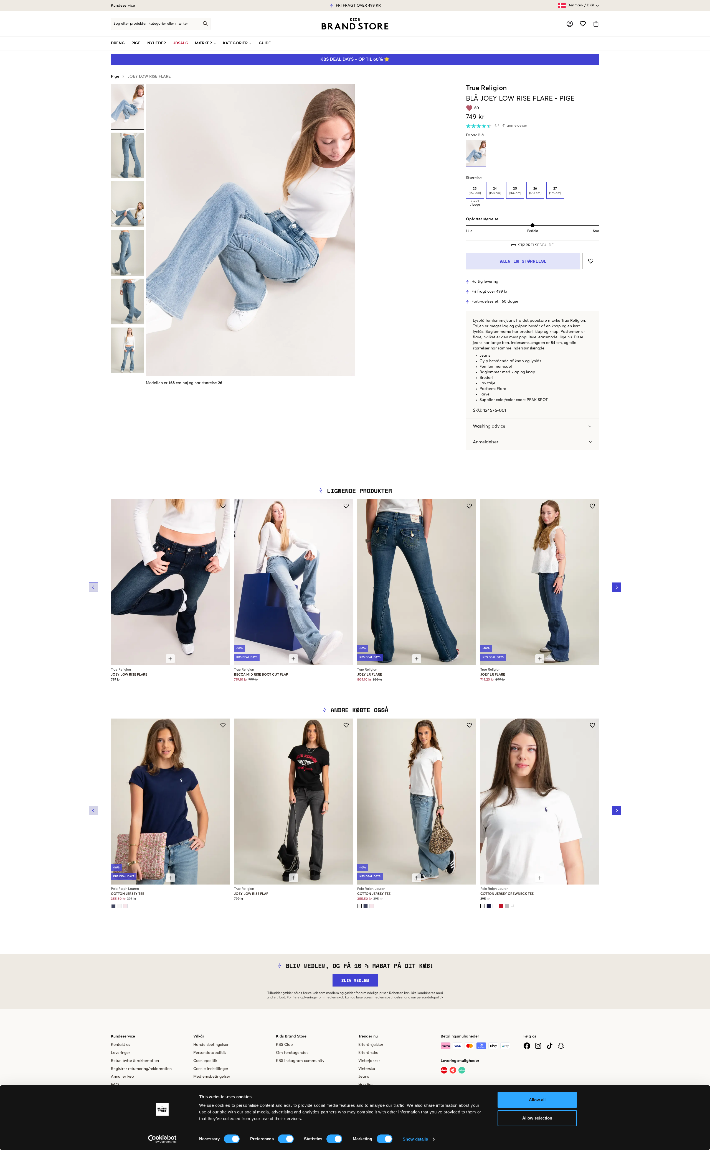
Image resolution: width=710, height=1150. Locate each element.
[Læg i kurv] (170, 658)
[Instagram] (538, 1045)
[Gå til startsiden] (355, 24)
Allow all (537, 1099)
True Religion (486, 88)
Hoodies (365, 1085)
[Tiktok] (549, 1045)
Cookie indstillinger (210, 1069)
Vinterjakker (369, 1061)
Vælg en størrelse (523, 261)
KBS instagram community (300, 1061)
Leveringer (120, 1053)
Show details (415, 1139)
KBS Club (284, 1045)
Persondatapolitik (209, 1053)
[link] (355, 24)
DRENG (118, 43)
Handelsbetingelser (211, 1045)
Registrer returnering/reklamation (141, 1069)
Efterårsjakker (370, 1045)
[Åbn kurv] (596, 24)
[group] (532, 194)
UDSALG (180, 43)
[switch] (286, 1138)
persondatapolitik (430, 997)
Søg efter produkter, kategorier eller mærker (150, 23)
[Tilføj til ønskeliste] (590, 261)
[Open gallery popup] (250, 230)
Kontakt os (120, 1045)
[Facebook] (526, 1045)
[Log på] (570, 23)
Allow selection (537, 1118)
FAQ (115, 1085)
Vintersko (366, 1069)
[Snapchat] (560, 1045)
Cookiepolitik (205, 1061)
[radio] (475, 190)
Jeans (363, 1077)
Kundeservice (123, 5)
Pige (115, 76)
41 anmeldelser (514, 125)
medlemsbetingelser (388, 997)
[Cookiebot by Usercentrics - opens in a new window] (162, 1139)
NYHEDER (156, 43)
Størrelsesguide (536, 245)
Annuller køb (122, 1077)
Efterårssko (368, 1053)
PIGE (136, 43)
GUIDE (265, 43)
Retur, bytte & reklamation (135, 1061)
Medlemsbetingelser (211, 1077)
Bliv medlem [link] (355, 980)
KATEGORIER (235, 43)
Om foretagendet (292, 1053)
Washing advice (489, 426)
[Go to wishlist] (583, 24)
